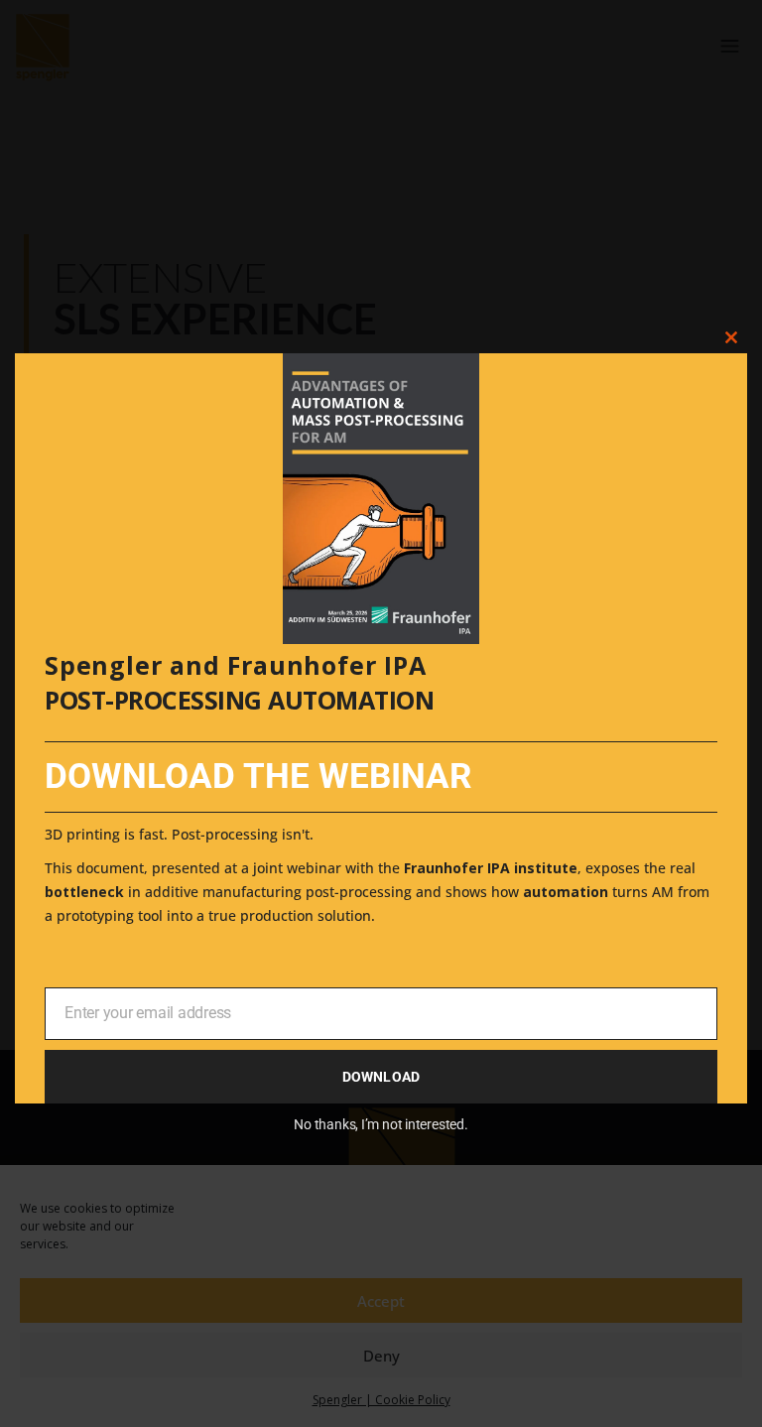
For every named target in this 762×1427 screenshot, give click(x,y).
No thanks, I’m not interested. (380, 1124)
